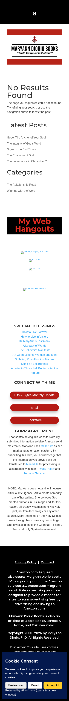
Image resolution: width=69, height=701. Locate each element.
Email (35, 407)
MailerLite (47, 446)
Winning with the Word (21, 190)
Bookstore (34, 420)
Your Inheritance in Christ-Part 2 (27, 161)
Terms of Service (34, 473)
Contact (47, 562)
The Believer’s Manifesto (34, 350)
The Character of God (20, 155)
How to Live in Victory (34, 336)
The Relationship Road (21, 184)
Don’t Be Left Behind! (34, 363)
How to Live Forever (34, 332)
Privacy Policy (45, 468)
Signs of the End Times (21, 149)
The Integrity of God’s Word (24, 143)
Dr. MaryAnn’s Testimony (34, 341)
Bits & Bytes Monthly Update (34, 395)
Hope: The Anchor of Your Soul (26, 137)
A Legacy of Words (34, 345)
